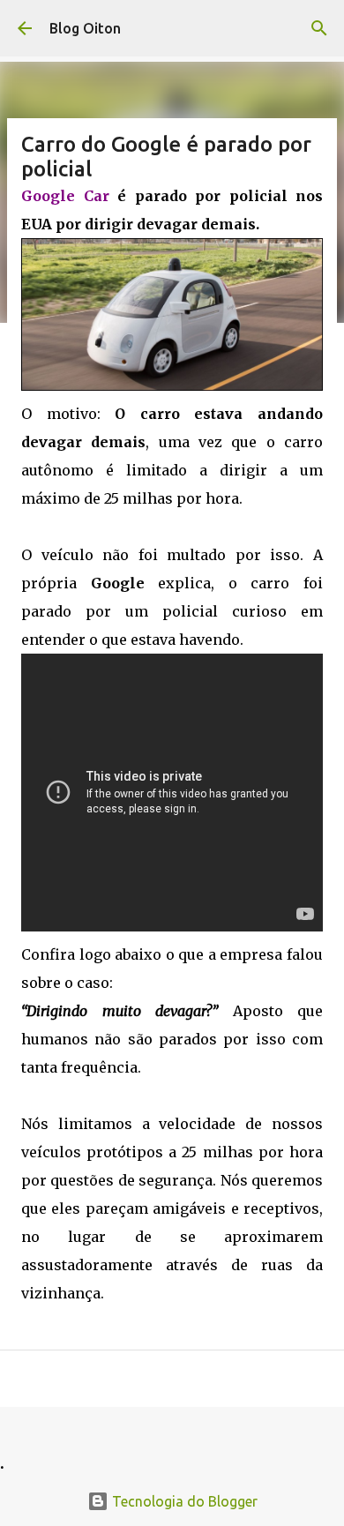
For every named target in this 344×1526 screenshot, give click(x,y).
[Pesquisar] (319, 28)
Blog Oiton (85, 28)
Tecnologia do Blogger (183, 1501)
